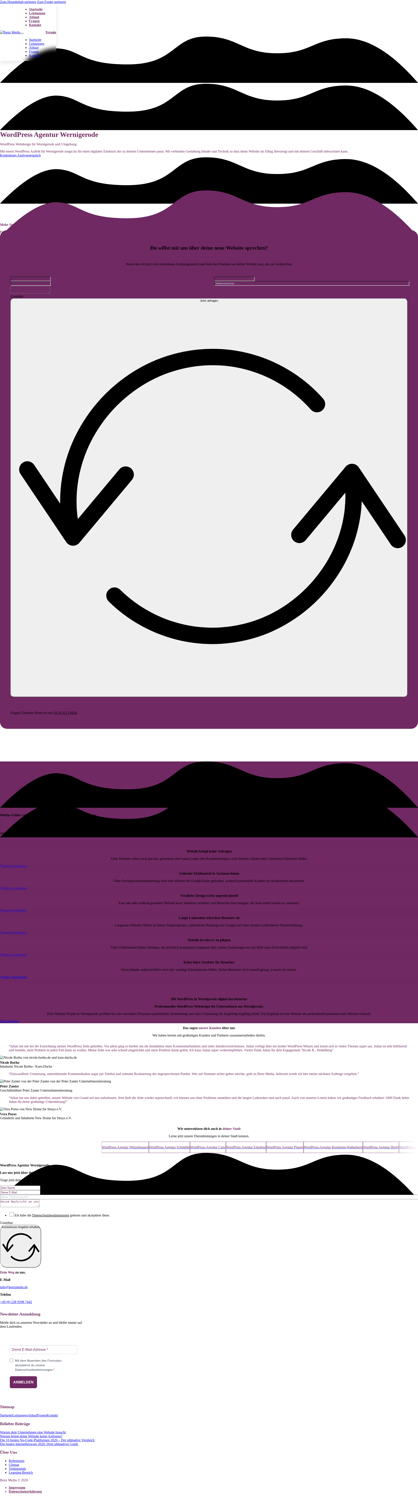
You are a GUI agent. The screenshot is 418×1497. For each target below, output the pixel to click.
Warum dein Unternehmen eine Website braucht (33, 1432)
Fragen (34, 21)
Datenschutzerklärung (25, 1491)
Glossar (14, 1465)
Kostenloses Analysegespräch (20, 155)
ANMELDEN (23, 1382)
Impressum (17, 1487)
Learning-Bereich (21, 1472)
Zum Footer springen (51, 2)
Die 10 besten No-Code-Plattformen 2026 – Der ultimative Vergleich (47, 1440)
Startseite (36, 9)
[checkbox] (12, 1214)
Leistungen (37, 13)
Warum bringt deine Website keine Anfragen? (31, 1436)
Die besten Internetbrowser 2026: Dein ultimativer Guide (39, 1444)
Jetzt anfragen (9, 1021)
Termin (50, 32)
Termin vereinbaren (13, 866)
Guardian (6, 1223)
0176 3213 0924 (65, 713)
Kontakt (35, 25)
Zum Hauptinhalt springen (18, 2)
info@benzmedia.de (14, 1287)
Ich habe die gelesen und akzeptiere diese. (62, 1215)
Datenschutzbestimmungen (50, 1215)
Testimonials (17, 1468)
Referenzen (16, 1461)
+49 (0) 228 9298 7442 (16, 1302)
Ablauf (34, 17)
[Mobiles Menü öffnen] (22, 33)
